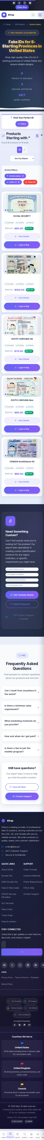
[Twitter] (12, 965)
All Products (20, 24)
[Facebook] (4, 965)
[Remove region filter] (23, 176)
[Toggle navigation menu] (40, 15)
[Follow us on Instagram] (25, 3)
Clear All (31, 182)
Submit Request (21, 604)
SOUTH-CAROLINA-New (22, 400)
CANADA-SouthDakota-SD (22, 461)
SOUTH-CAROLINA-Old (22, 339)
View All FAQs (19, 787)
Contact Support (24, 796)
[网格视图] (19, 150)
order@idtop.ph (12, 846)
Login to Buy (24, 245)
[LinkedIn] (28, 965)
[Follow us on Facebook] (14, 3)
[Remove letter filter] (18, 182)
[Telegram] (36, 965)
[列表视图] (24, 150)
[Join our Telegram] (30, 3)
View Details (23, 236)
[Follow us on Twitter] (19, 3)
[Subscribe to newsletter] (21, 952)
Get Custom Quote (24, 595)
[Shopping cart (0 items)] (33, 15)
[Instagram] (20, 965)
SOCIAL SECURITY (22, 216)
